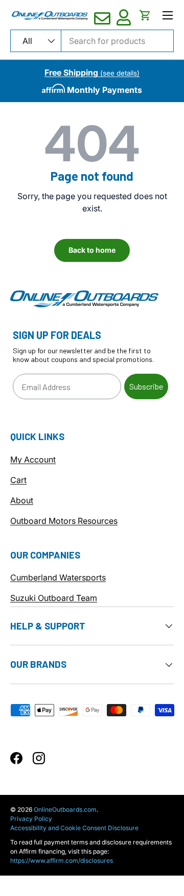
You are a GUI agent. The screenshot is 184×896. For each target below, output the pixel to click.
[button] (145, 15)
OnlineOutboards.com (65, 809)
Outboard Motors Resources (64, 521)
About (21, 500)
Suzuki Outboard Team (53, 598)
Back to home (92, 250)
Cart (18, 480)
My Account (33, 459)
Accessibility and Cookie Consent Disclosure (74, 828)
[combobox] (92, 41)
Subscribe (146, 386)
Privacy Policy (31, 818)
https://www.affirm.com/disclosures (61, 860)
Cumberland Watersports (58, 577)
